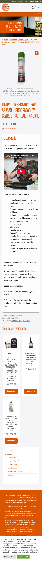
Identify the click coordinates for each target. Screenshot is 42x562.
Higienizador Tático (14, 457)
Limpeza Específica (14, 461)
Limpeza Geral (23, 40)
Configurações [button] (9, 556)
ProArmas (13, 40)
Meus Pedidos (35, 1)
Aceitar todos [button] (23, 556)
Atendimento (23, 1)
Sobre (13, 1)
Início (6, 40)
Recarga (10, 475)
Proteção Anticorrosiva (15, 471)
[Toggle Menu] (39, 14)
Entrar (37, 7)
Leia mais (11, 391)
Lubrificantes (12, 468)
